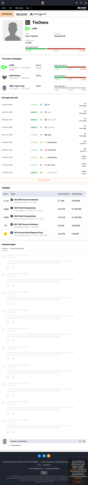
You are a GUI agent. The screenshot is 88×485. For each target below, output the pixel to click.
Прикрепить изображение (79, 441)
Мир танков (19, 8)
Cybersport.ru (39, 482)
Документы (47, 465)
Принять (78, 482)
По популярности (17, 248)
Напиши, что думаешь (19, 441)
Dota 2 (4, 8)
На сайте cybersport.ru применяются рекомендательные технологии (63, 462)
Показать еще (44, 180)
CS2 (10, 8)
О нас (39, 465)
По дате (5, 248)
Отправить (84, 441)
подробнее (74, 469)
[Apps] (76, 3)
